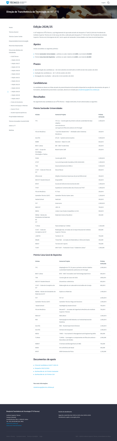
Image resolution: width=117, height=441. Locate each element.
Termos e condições (32, 436)
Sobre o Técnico (10, 436)
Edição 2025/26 (16, 95)
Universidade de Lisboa (104, 436)
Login (40, 436)
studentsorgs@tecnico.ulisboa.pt (89, 90)
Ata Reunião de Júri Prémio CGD (45, 374)
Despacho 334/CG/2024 (42, 368)
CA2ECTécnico (15, 56)
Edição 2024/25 (16, 91)
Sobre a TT (12, 125)
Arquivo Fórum (15, 109)
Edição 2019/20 (16, 74)
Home (11, 27)
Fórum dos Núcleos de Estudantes (16, 51)
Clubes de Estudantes (17, 102)
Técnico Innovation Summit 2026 (19, 121)
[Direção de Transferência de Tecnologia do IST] (16, 2)
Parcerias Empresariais (16, 45)
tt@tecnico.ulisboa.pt (12, 423)
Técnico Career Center (16, 36)
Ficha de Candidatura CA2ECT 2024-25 (46, 365)
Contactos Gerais (21, 436)
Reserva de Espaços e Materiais (19, 105)
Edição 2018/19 (16, 70)
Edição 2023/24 (16, 88)
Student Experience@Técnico (19, 112)
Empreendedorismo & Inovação (18, 41)
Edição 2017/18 (16, 67)
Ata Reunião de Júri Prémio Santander (46, 371)
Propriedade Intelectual (16, 116)
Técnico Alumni (13, 32)
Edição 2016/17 (16, 63)
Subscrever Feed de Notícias (14, 425)
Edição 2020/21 (16, 77)
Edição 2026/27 (16, 98)
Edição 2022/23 (16, 84)
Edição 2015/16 (16, 60)
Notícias (11, 130)
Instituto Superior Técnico (90, 436)
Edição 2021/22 (16, 81)
